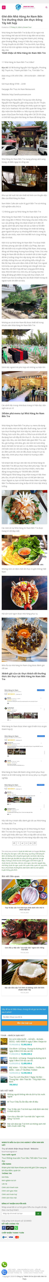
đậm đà (4, 858)
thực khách (9, 868)
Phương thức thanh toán (33, 1271)
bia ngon (14, 854)
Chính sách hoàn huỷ (9, 1194)
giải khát (35, 858)
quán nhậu (30, 865)
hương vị (9, 861)
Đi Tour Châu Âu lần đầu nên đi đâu (22, 1102)
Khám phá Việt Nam (10, 1167)
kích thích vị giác (35, 861)
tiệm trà (32, 868)
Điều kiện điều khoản (13, 1271)
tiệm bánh (26, 868)
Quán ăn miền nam (25, 851)
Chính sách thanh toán (10, 1187)
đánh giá (10, 858)
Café (19, 854)
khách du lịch (17, 861)
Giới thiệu (5, 1177)
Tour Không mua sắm (11, 1158)
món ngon (27, 863)
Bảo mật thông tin (14, 1273)
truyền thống (6, 870)
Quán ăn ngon (13, 865)
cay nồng (31, 854)
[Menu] (4, 7)
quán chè (22, 865)
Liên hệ (4, 1184)
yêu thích (14, 870)
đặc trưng (40, 856)
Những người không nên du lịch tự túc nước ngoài (26, 1095)
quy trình (44, 865)
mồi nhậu (14, 863)
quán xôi (37, 865)
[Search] (46, 7)
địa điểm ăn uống (20, 858)
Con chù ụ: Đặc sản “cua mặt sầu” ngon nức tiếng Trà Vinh (25, 1117)
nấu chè (34, 863)
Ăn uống (4, 854)
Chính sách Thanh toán (33, 1273)
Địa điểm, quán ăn (12, 1170)
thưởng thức (18, 868)
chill (14, 856)
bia (9, 854)
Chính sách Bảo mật (9, 1198)
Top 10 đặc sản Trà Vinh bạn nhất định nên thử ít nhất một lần (27, 1110)
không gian (26, 861)
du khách (33, 856)
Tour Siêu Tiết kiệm (29, 1158)
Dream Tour (27, 27)
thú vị (3, 868)
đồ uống (29, 858)
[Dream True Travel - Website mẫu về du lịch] (25, 7)
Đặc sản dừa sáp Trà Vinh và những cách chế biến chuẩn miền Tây (26, 1125)
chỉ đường (8, 856)
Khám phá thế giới (27, 1167)
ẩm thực (42, 851)
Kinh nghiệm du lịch (9, 1180)
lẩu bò (8, 863)
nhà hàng (5, 865)
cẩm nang (24, 854)
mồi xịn (20, 863)
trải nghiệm (40, 868)
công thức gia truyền (23, 856)
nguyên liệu (41, 863)
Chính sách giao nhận (9, 1191)
